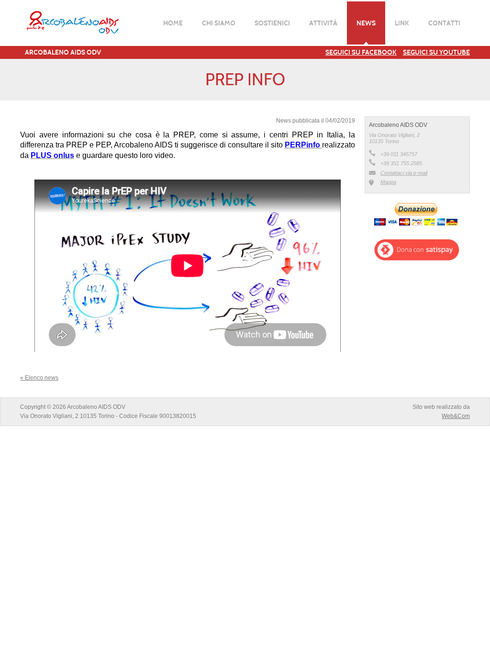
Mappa (388, 182)
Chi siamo (218, 23)
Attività (323, 23)
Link (402, 23)
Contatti (444, 23)
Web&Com (456, 416)
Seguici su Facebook (361, 52)
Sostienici (272, 23)
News (366, 23)
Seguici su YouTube (436, 52)
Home (173, 23)
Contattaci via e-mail (403, 173)
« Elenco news (39, 377)
